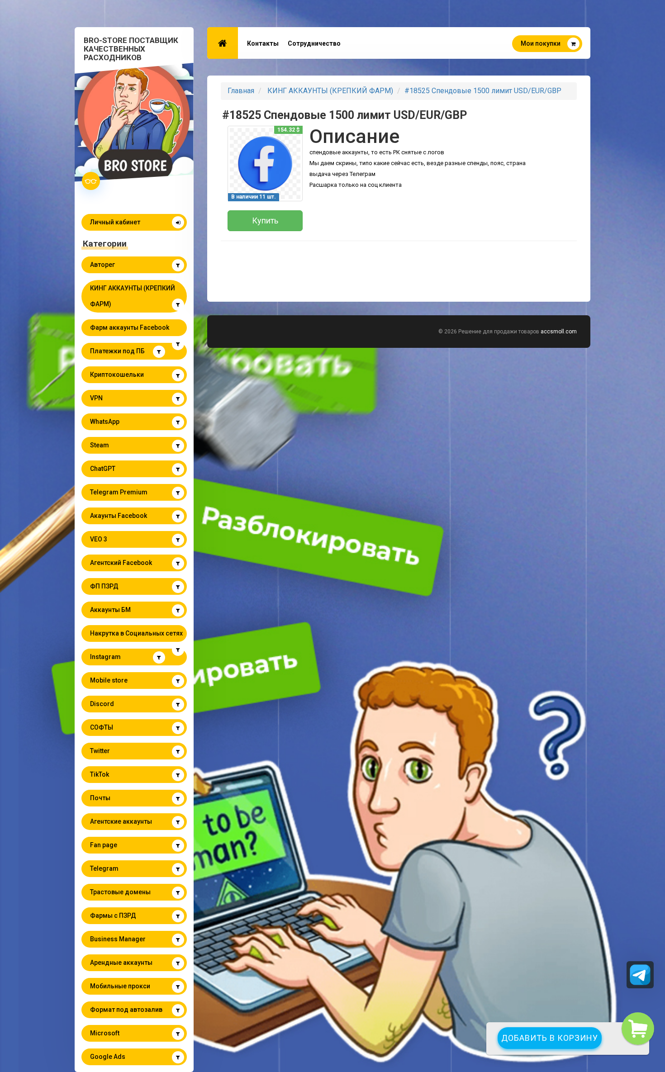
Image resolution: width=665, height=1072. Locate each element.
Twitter (100, 750)
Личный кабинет (115, 222)
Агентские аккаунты (121, 821)
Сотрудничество (314, 43)
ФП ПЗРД (104, 586)
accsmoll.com (559, 331)
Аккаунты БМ (110, 609)
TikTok (99, 774)
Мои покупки (540, 43)
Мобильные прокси (120, 986)
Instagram (105, 656)
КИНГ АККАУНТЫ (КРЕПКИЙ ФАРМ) (132, 296)
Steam (99, 445)
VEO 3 (98, 539)
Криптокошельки (117, 374)
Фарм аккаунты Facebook (129, 327)
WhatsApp (104, 421)
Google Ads (107, 1056)
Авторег (102, 264)
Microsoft (104, 1033)
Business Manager (118, 939)
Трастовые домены (120, 892)
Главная (241, 90)
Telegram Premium (118, 492)
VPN (96, 398)
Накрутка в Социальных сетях (136, 633)
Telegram (104, 868)
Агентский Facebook (121, 562)
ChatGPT (102, 468)
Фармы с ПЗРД (113, 915)
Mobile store (109, 680)
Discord (102, 703)
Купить (265, 220)
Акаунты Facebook (118, 515)
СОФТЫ (101, 727)
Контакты (263, 43)
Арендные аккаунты (121, 962)
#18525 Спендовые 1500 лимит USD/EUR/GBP (482, 90)
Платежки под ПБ (117, 351)
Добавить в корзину (549, 1038)
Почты (100, 798)
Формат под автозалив (126, 1009)
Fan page (103, 845)
